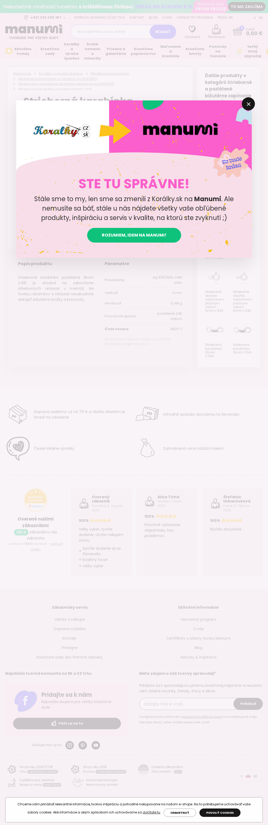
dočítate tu (151, 812)
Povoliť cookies (220, 813)
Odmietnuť (179, 813)
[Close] (248, 103)
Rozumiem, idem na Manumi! (134, 235)
